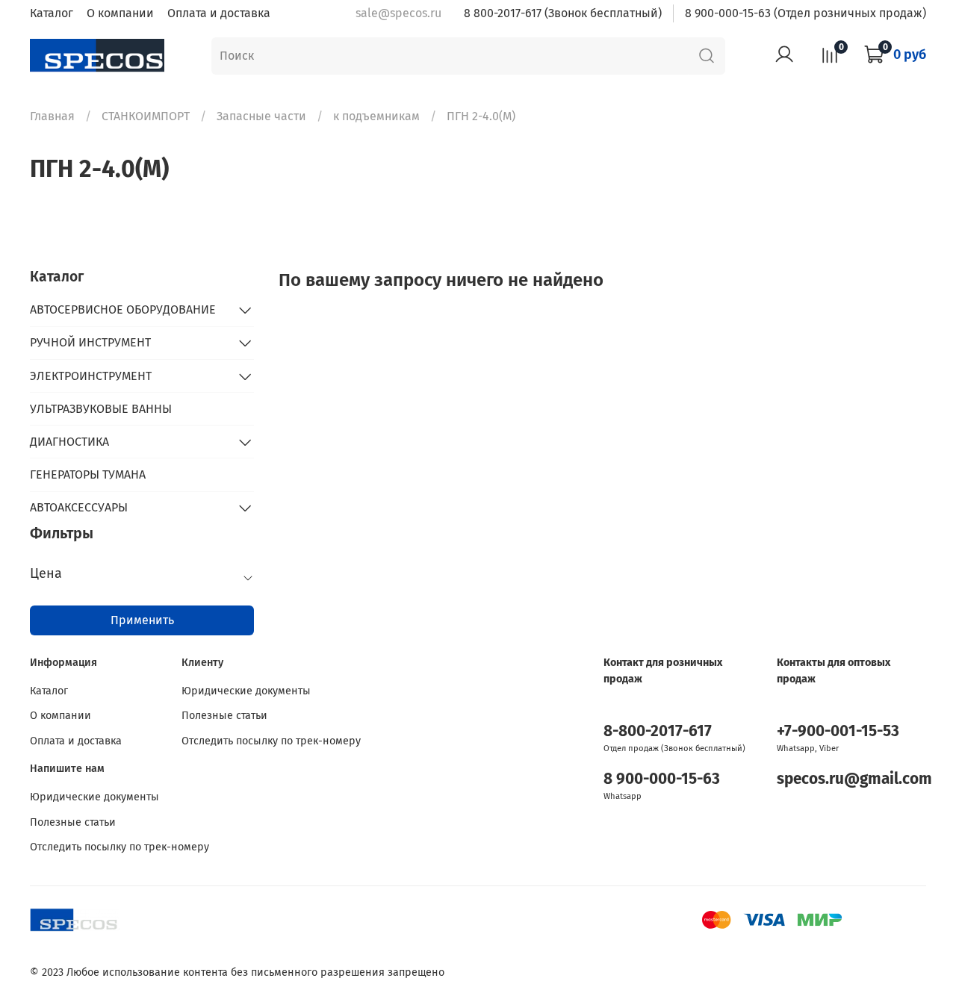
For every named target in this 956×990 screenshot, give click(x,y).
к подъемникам (376, 116)
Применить (142, 620)
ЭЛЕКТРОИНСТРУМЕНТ (91, 376)
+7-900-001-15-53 (838, 731)
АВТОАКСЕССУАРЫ (79, 507)
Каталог (51, 13)
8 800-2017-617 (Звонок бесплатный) (563, 13)
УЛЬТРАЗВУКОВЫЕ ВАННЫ (101, 409)
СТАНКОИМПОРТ (146, 116)
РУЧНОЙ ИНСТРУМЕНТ (90, 342)
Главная (52, 116)
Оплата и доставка (218, 13)
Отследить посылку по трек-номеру (271, 741)
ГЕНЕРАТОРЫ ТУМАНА (88, 474)
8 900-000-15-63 (661, 779)
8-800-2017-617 (657, 731)
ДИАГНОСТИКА (69, 442)
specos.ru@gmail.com (854, 779)
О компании (120, 13)
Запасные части (261, 116)
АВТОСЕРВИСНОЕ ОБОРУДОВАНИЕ (123, 309)
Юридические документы (246, 691)
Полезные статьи (224, 715)
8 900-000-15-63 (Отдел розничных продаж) (805, 13)
